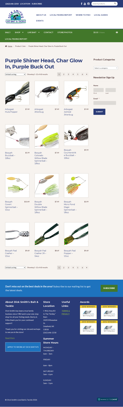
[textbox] (106, 68)
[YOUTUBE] (85, 4)
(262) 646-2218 (11, 4)
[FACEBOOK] (81, 4)
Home (10, 46)
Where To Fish (83, 15)
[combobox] (105, 68)
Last (107, 93)
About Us (41, 15)
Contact (48, 32)
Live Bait (32, 32)
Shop (17, 32)
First (95, 93)
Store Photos (65, 32)
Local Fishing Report (61, 15)
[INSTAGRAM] (88, 4)
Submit (99, 112)
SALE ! (8, 32)
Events (39, 20)
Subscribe (37, 4)
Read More (10, 338)
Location (25, 4)
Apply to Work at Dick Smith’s (23, 347)
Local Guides (101, 15)
